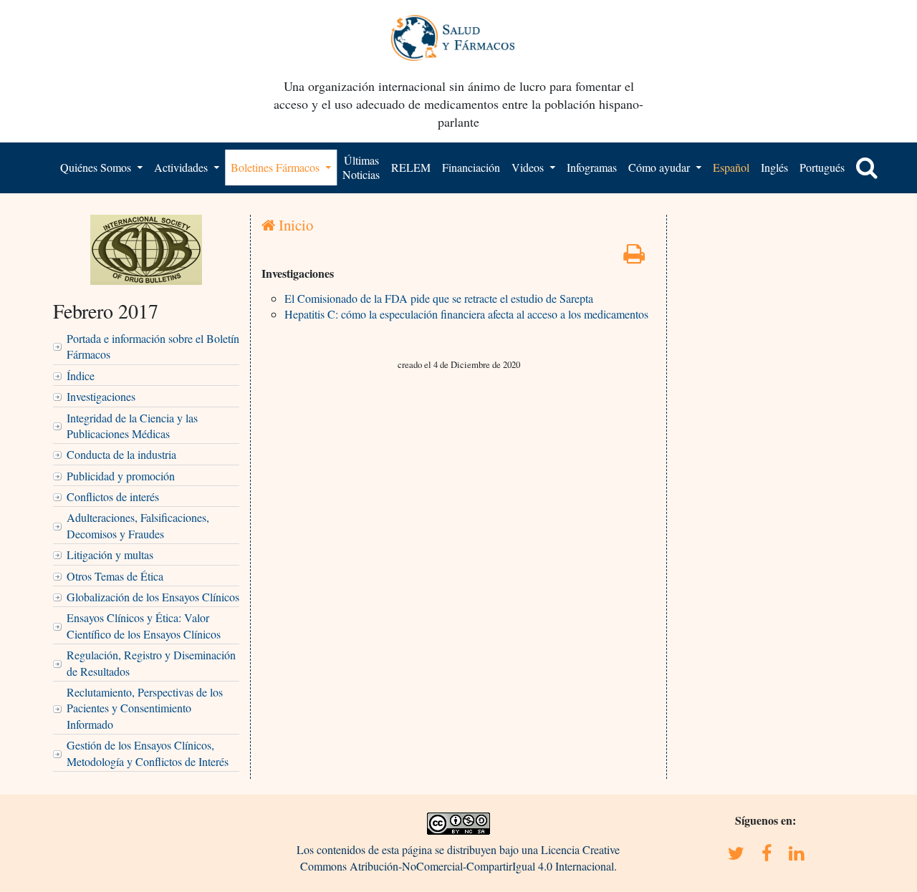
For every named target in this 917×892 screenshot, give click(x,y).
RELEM (411, 167)
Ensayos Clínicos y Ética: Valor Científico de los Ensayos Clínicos (144, 625)
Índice (81, 375)
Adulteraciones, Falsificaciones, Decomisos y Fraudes (138, 525)
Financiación (471, 167)
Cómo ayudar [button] (660, 167)
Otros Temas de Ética (115, 575)
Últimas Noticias (361, 167)
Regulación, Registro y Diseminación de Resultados (151, 662)
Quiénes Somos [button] (97, 167)
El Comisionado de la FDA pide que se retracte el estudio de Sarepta (438, 298)
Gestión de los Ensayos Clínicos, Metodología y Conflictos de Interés (148, 752)
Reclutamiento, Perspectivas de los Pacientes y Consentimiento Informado (145, 708)
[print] (634, 257)
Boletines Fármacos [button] (276, 167)
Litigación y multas (110, 554)
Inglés (774, 167)
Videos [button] (529, 167)
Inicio (294, 225)
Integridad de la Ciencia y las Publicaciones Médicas (132, 425)
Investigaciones (101, 396)
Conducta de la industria (121, 454)
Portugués (822, 167)
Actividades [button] (182, 167)
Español (731, 167)
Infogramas (592, 167)
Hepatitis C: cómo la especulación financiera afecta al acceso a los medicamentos (466, 313)
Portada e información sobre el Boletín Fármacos (153, 346)
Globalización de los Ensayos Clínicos (153, 596)
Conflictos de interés (113, 496)
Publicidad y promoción (121, 475)
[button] (866, 167)
